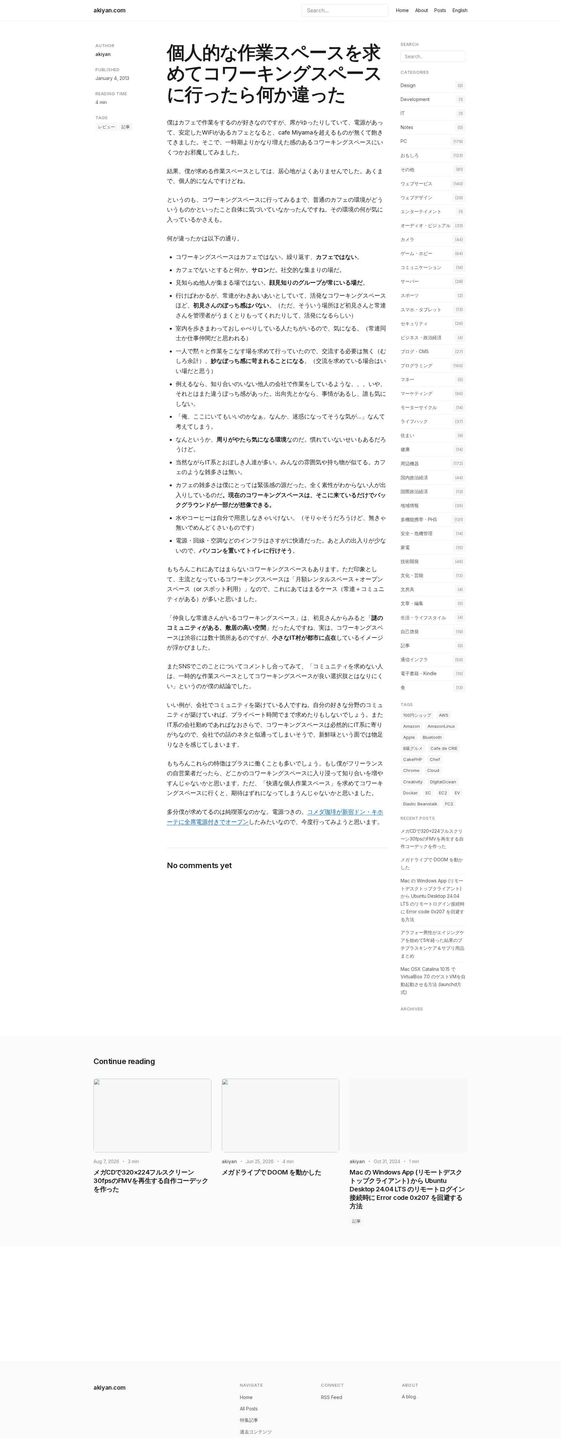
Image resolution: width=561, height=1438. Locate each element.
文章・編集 (412, 603)
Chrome (411, 770)
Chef (435, 759)
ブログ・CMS (415, 351)
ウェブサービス (416, 183)
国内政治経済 (414, 477)
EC (428, 792)
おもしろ (410, 155)
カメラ (407, 239)
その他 (407, 169)
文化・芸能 (412, 575)
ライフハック (414, 421)
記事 (125, 126)
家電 (405, 547)
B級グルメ (413, 748)
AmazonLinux (441, 726)
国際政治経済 (414, 491)
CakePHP (412, 759)
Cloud (433, 770)
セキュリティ (414, 323)
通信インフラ (414, 659)
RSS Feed (331, 1397)
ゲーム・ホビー (416, 253)
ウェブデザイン (416, 197)
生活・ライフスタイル (423, 617)
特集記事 (249, 1420)
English (460, 10)
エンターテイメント (421, 211)
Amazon (411, 726)
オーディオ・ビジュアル (426, 225)
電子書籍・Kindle (419, 673)
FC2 (449, 803)
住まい (407, 435)
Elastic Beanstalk (420, 803)
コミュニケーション (421, 267)
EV (457, 792)
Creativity (412, 781)
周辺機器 (410, 463)
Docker (410, 792)
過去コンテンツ (256, 1431)
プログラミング (416, 365)
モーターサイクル (419, 407)
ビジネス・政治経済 (421, 337)
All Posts (249, 1408)
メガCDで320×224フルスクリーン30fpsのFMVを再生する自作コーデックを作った (432, 838)
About (421, 10)
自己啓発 (410, 631)
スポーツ (410, 295)
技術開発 (410, 561)
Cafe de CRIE (443, 748)
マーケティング (416, 393)
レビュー (106, 126)
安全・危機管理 (416, 533)
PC (404, 141)
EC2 (443, 792)
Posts (440, 10)
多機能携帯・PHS (419, 519)
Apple (409, 737)
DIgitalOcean (443, 781)
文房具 (407, 589)
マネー (407, 379)
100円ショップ (417, 715)
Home (402, 10)
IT (403, 113)
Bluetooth (432, 737)
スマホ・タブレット (421, 309)
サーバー (410, 281)
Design (408, 85)
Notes (407, 127)
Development (415, 99)
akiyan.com (109, 10)
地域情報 (410, 505)
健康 (405, 449)
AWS (443, 715)
